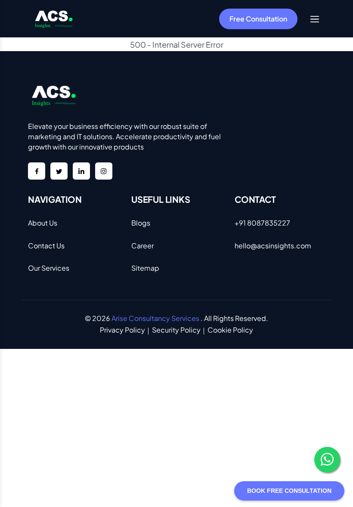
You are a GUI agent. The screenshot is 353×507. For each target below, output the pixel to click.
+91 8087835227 (262, 222)
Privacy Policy (122, 329)
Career (142, 245)
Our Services (48, 267)
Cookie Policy (230, 329)
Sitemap (145, 267)
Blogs (140, 222)
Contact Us (46, 245)
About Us (42, 222)
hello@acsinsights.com (273, 245)
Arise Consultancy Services (155, 318)
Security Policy (176, 329)
